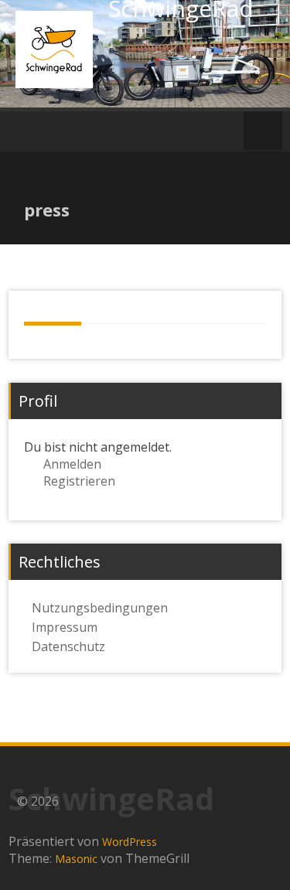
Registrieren (79, 480)
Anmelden (72, 463)
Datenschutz (68, 646)
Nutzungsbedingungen (100, 607)
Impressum (64, 627)
